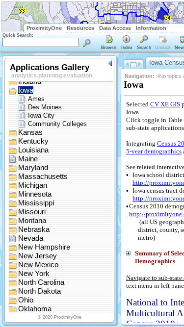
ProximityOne (44, 28)
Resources (80, 28)
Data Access (115, 28)
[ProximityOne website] (176, 28)
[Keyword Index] (126, 43)
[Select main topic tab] (109, 43)
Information (151, 28)
